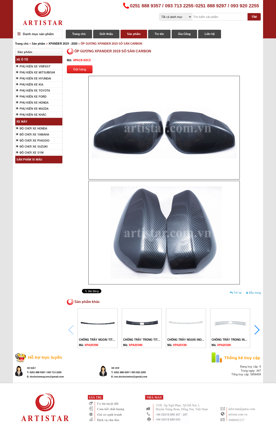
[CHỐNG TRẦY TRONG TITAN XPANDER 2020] (141, 334)
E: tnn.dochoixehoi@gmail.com (129, 376)
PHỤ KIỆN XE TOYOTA (35, 90)
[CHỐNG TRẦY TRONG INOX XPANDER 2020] (230, 334)
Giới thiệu (106, 34)
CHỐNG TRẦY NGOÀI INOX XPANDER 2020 (196, 339)
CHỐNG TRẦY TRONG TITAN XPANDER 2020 (152, 339)
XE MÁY (21, 121)
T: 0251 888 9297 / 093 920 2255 (128, 372)
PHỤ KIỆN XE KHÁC (33, 114)
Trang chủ (79, 34)
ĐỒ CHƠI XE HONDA (33, 128)
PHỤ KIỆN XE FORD (33, 96)
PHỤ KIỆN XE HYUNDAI (35, 78)
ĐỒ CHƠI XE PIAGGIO (34, 140)
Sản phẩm (134, 34)
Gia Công (184, 34)
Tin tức (159, 34)
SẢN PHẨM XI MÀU (29, 159)
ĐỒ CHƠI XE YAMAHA (34, 134)
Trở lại (237, 292)
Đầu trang (255, 292)
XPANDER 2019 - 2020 (63, 43)
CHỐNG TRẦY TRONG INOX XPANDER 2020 (241, 339)
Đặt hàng (79, 69)
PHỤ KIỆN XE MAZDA (34, 108)
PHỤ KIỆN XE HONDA (34, 102)
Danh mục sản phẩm (38, 34)
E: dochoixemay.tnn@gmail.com (45, 376)
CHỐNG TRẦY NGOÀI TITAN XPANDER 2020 (108, 339)
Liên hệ (210, 34)
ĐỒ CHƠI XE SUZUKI (34, 146)
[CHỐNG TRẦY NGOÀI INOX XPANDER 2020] (186, 334)
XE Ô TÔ (22, 59)
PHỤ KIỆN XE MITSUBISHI (37, 72)
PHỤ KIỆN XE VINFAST (35, 66)
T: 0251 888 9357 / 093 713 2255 (44, 372)
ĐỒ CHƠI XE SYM (32, 152)
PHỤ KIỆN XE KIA (31, 84)
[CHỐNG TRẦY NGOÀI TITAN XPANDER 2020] (97, 334)
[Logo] (138, 14)
